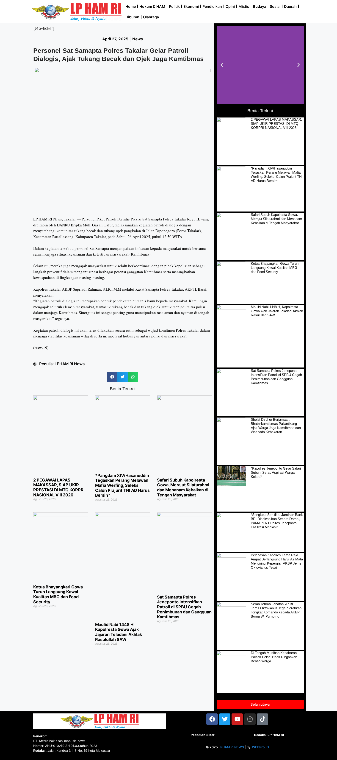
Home (130, 6)
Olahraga (151, 17)
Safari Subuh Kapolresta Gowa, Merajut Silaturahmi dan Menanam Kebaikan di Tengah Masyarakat (183, 487)
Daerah (290, 6)
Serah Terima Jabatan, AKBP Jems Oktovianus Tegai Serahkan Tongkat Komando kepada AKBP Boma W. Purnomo (276, 610)
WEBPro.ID (260, 747)
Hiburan (132, 17)
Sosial (275, 6)
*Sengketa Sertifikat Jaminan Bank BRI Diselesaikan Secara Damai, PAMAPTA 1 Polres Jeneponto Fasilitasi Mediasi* (277, 521)
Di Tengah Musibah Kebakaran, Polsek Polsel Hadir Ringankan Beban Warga (274, 657)
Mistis (243, 6)
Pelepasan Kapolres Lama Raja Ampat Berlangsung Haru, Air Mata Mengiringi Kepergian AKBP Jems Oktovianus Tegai (277, 561)
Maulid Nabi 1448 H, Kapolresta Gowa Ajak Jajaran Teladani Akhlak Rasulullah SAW (118, 632)
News (137, 39)
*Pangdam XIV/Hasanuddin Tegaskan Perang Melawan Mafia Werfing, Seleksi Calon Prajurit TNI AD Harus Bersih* (122, 485)
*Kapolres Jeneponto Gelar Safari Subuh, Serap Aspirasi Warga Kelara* (276, 472)
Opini (230, 6)
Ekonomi (191, 6)
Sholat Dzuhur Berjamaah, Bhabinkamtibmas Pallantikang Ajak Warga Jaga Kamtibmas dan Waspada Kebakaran (276, 426)
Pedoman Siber (202, 735)
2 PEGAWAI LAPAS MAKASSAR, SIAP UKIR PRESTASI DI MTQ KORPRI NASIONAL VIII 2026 (59, 487)
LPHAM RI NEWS (231, 747)
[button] (112, 377)
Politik (174, 6)
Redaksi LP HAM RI (269, 735)
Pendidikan (212, 6)
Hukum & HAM (152, 6)
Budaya (259, 6)
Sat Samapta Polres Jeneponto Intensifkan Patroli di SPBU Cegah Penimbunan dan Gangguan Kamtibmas (184, 607)
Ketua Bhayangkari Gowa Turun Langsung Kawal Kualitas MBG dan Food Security (58, 594)
